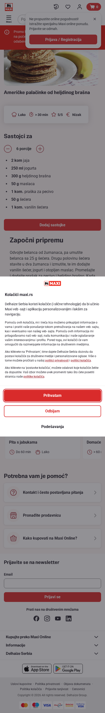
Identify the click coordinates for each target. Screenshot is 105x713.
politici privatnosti (57, 360)
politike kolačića (33, 376)
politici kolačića (81, 360)
